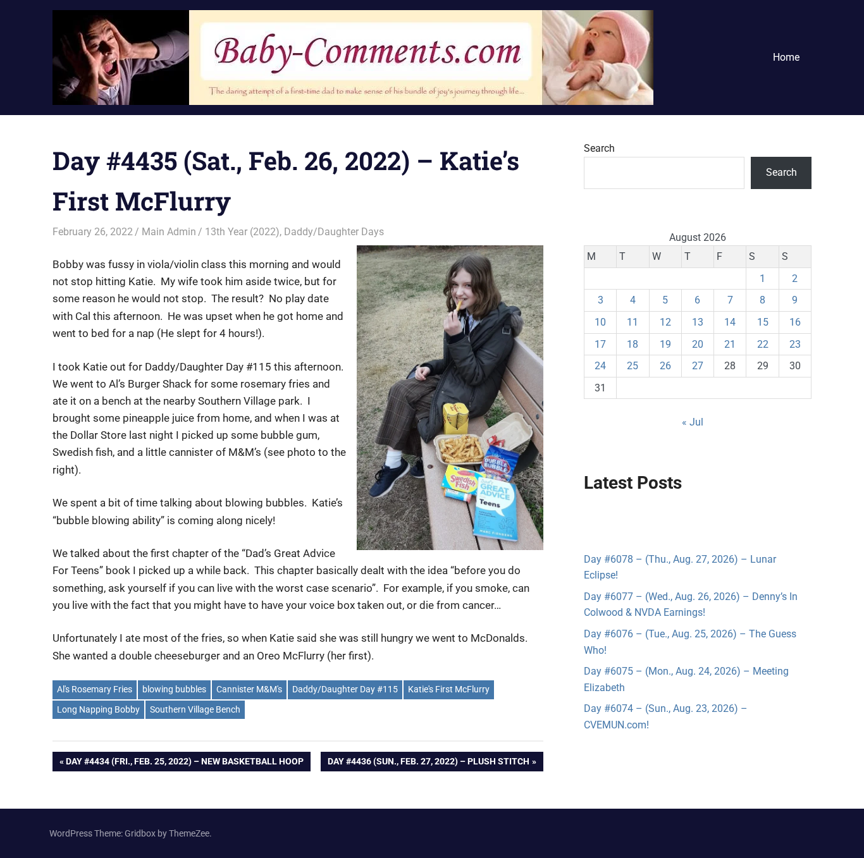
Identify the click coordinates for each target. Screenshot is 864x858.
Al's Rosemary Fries (94, 689)
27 (697, 366)
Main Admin (169, 232)
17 (600, 344)
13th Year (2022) (242, 232)
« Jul (692, 422)
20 (697, 344)
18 (632, 344)
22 (762, 344)
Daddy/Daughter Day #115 (345, 689)
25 (632, 366)
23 (795, 344)
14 (730, 322)
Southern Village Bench (195, 709)
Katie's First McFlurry (449, 689)
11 (632, 322)
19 (665, 344)
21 (730, 344)
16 (795, 322)
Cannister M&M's (249, 689)
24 (600, 366)
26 (665, 366)
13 (697, 322)
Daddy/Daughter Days (334, 232)
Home (786, 57)
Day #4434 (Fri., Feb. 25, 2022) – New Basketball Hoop (184, 763)
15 (762, 322)
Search (599, 148)
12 (665, 322)
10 (600, 322)
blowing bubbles (174, 689)
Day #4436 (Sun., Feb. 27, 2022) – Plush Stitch (428, 763)
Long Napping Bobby (98, 709)
